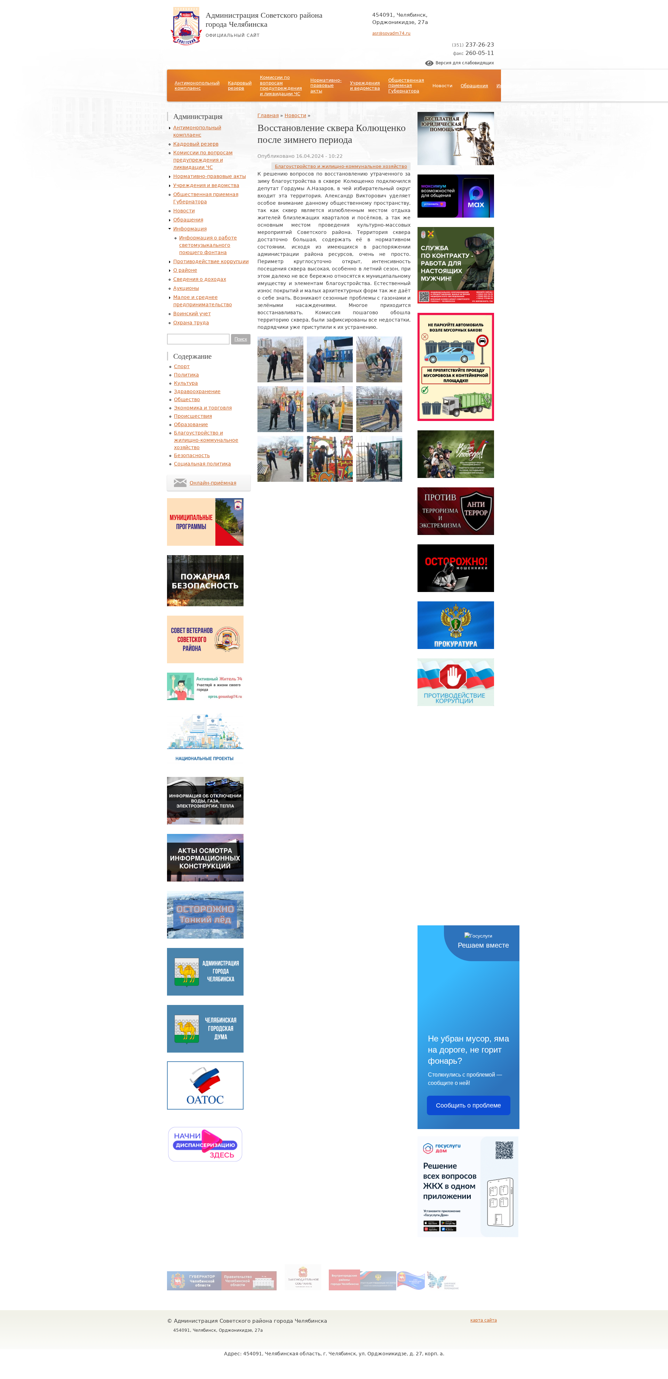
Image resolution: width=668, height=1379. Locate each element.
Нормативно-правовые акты (326, 86)
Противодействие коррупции (557, 85)
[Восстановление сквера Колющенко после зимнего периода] (280, 380)
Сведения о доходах (623, 86)
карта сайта (483, 1320)
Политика (186, 375)
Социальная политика (202, 464)
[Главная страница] (186, 43)
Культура (186, 383)
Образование (191, 424)
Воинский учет (192, 313)
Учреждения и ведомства (365, 85)
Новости (442, 85)
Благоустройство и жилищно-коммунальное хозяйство (341, 166)
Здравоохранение (197, 391)
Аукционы (656, 85)
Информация (511, 85)
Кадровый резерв (240, 85)
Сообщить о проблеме (468, 1105)
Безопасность (192, 455)
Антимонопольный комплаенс (197, 85)
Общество (187, 399)
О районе (595, 85)
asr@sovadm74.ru (391, 33)
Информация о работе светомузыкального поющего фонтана (208, 245)
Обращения (474, 85)
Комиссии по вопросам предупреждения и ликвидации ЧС (281, 85)
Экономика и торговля (203, 408)
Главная (268, 115)
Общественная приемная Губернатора (406, 86)
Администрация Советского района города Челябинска (264, 19)
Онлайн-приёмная (213, 483)
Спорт (182, 366)
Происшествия (193, 416)
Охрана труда (191, 322)
